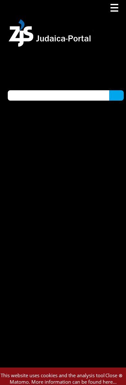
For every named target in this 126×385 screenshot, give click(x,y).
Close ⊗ (114, 375)
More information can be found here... (74, 382)
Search (116, 95)
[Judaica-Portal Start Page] (51, 23)
